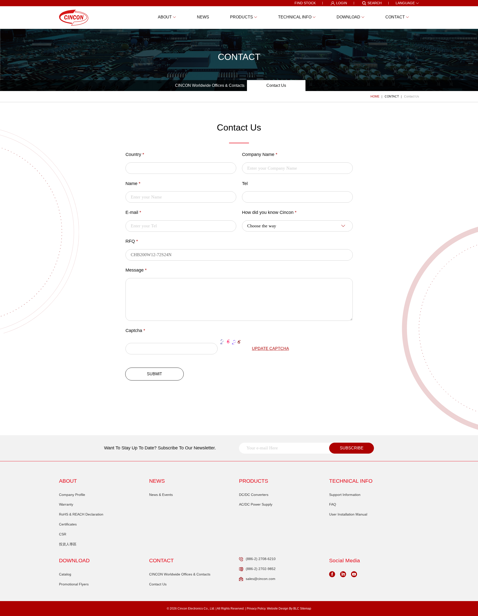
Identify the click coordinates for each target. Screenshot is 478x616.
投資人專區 (67, 544)
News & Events (161, 495)
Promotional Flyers (74, 584)
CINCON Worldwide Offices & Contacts (209, 85)
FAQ (332, 504)
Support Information (344, 495)
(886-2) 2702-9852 (261, 569)
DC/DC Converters (253, 495)
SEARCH (374, 3)
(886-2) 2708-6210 (261, 559)
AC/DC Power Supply (255, 504)
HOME (374, 96)
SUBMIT (154, 374)
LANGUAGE (405, 3)
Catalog (65, 574)
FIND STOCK (305, 3)
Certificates (68, 524)
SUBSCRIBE (351, 448)
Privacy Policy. (256, 608)
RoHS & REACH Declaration (81, 514)
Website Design (277, 608)
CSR (62, 534)
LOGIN (341, 3)
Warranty (66, 504)
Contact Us (276, 85)
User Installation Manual (348, 514)
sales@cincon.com (260, 579)
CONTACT (392, 96)
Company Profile (72, 495)
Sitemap (305, 608)
